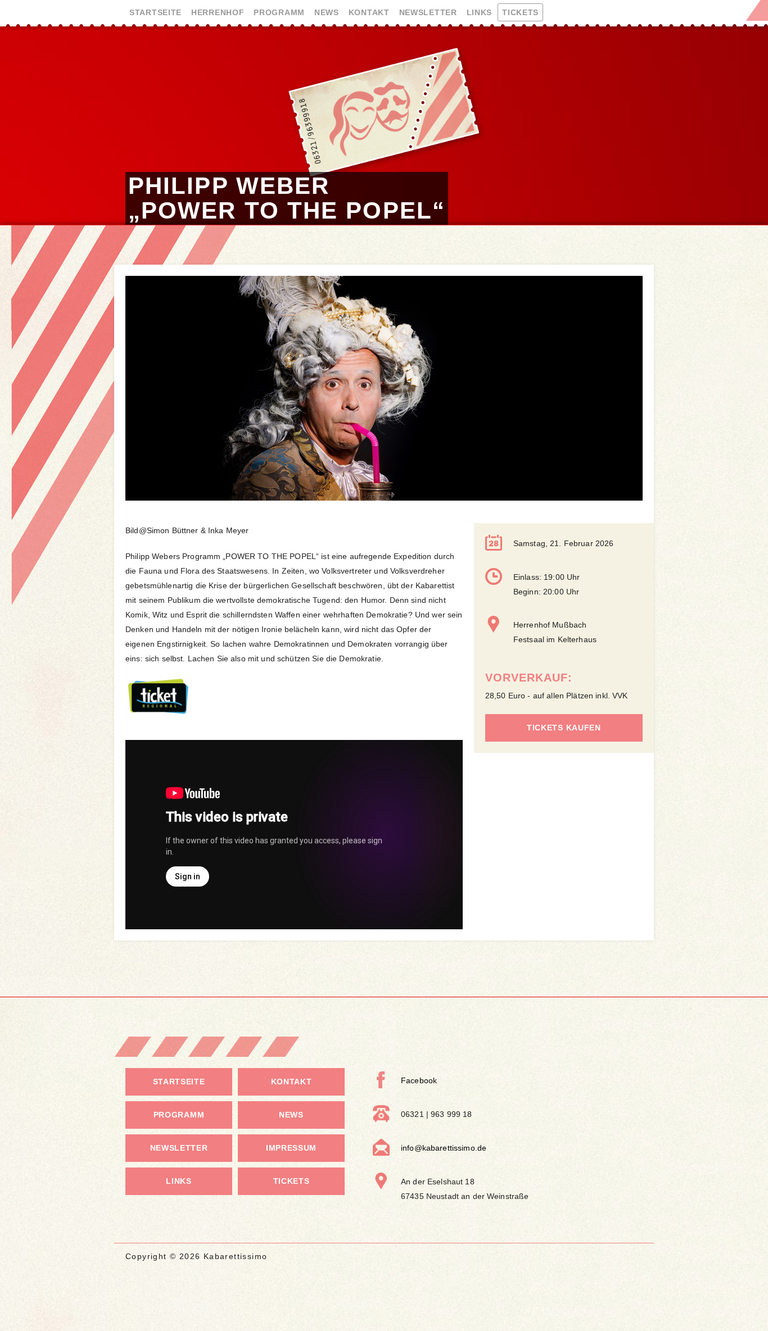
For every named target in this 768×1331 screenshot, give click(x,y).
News (326, 12)
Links (480, 12)
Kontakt (369, 12)
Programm (279, 12)
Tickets (520, 12)
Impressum (291, 1147)
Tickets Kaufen (564, 727)
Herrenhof (217, 12)
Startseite (155, 12)
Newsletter (428, 12)
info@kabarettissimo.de (443, 1147)
